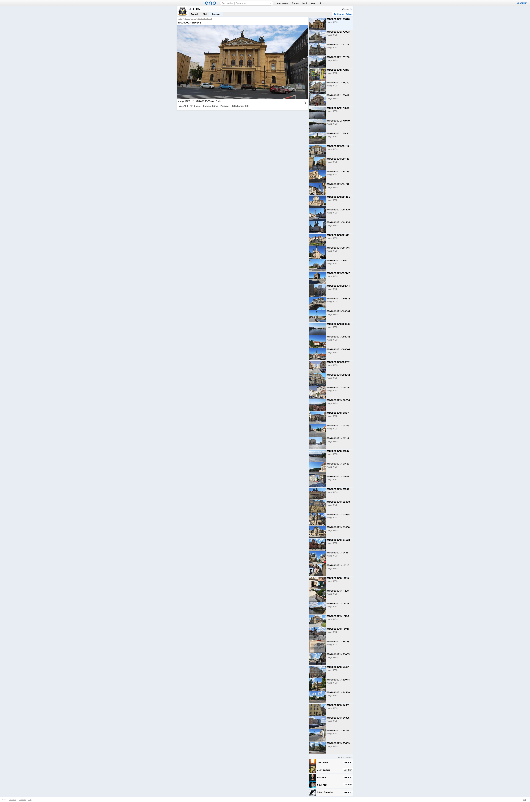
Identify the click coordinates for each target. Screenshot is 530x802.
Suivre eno (22, 800)
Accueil (194, 14)
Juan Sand (322, 762)
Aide (29, 800)
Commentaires (210, 106)
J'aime (197, 106)
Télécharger (238, 106)
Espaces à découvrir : (345, 757)
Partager (224, 106)
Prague (193, 19)
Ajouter (348, 762)
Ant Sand (321, 777)
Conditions (12, 800)
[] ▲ (525, 800)
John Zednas (323, 770)
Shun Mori (322, 784)
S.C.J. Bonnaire (325, 792)
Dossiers (216, 14)
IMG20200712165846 (205, 19)
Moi (205, 14)
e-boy (181, 19)
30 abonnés (347, 9)
